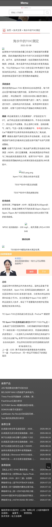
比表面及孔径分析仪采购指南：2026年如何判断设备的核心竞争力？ (18, 433)
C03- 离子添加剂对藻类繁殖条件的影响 (28, 350)
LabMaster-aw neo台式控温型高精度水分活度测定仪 (18, 414)
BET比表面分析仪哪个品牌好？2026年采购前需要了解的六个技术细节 (18, 437)
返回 (4, 356)
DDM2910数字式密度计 (12, 409)
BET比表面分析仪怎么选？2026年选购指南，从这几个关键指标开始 (18, 446)
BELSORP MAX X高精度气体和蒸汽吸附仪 (18, 392)
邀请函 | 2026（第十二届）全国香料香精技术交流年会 (18, 478)
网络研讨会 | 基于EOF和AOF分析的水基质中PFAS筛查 (18, 482)
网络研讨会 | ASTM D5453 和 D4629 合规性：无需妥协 (18, 500)
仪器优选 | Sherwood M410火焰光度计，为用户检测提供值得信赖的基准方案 (18, 455)
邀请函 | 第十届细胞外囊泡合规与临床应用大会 (18, 487)
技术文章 (17, 30)
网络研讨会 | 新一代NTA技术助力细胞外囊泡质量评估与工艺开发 (18, 491)
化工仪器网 (16, 516)
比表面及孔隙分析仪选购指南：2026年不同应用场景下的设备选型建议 (18, 442)
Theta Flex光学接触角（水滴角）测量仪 (18, 396)
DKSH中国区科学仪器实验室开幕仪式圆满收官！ (18, 495)
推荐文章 (6, 424)
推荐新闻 (6, 465)
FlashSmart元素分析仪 (11, 401)
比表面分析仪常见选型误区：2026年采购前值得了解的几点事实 (18, 429)
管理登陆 (28, 513)
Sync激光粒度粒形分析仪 (12, 418)
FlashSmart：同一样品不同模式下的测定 (28, 353)
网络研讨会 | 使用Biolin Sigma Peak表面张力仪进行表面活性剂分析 (18, 474)
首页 (9, 30)
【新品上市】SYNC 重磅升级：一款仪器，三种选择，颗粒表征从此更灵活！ (18, 469)
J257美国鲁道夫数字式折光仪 (14, 388)
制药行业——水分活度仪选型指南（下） (18, 459)
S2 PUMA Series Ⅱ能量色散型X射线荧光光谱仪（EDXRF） (18, 405)
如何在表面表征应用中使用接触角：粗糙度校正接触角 (18, 450)
